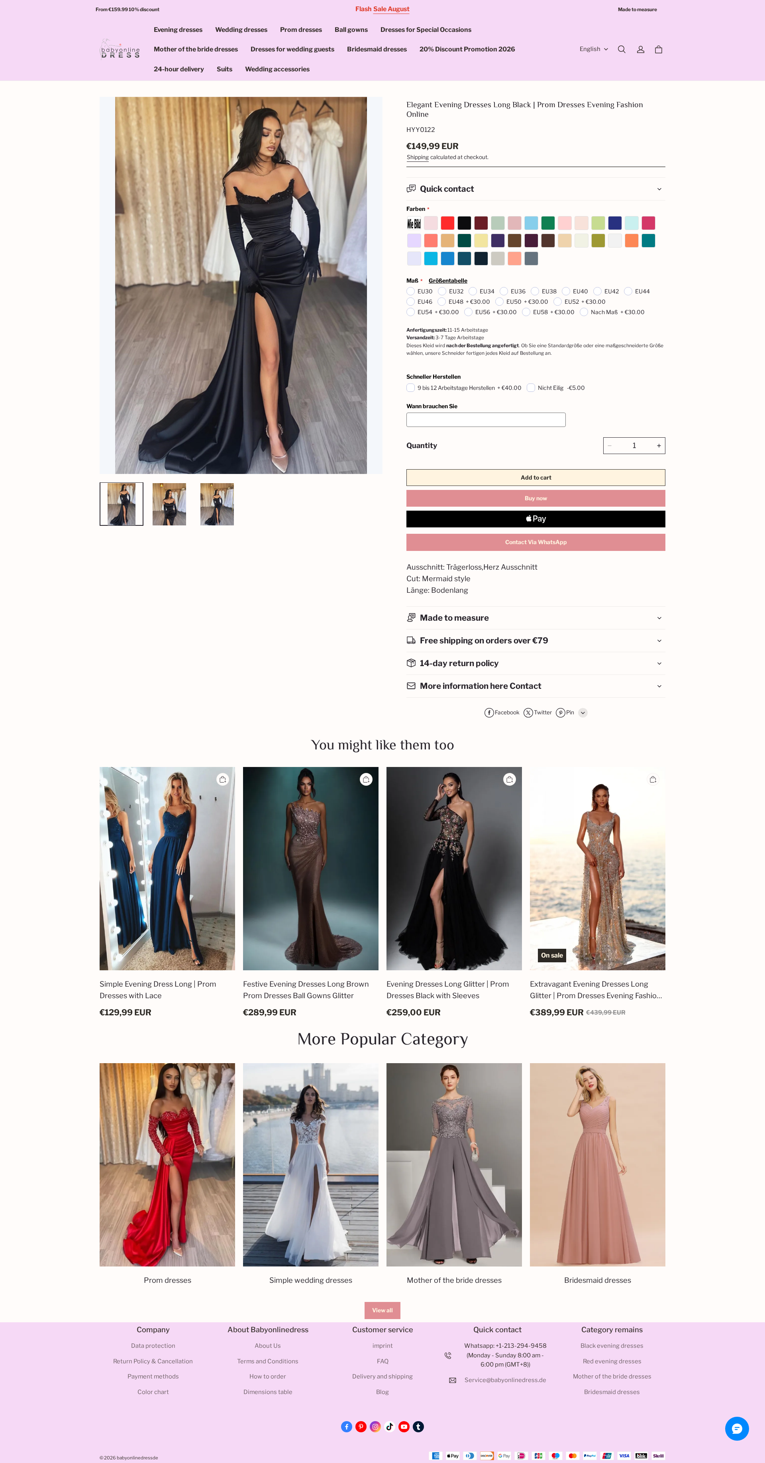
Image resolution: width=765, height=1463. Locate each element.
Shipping (418, 157)
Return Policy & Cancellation (153, 1361)
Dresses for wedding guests (292, 49)
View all (382, 1310)
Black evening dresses (612, 1345)
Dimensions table (267, 1392)
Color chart (153, 1392)
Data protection (153, 1345)
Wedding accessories (277, 69)
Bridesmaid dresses (377, 49)
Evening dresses (178, 29)
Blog (382, 1392)
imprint (383, 1345)
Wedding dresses (241, 29)
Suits (224, 69)
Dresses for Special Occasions (426, 29)
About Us (268, 1345)
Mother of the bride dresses (196, 49)
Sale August (391, 9)
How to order (267, 1376)
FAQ (382, 1361)
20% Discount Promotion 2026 (467, 49)
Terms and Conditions (267, 1361)
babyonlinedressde (137, 1458)
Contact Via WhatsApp (536, 542)
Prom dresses (301, 29)
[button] (622, 49)
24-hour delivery (179, 69)
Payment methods (153, 1376)
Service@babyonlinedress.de (505, 1380)
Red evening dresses (612, 1361)
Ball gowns (351, 29)
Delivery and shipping (382, 1376)
